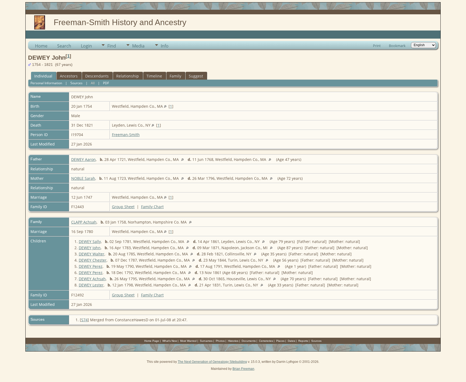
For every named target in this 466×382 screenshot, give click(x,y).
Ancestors (69, 76)
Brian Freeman (243, 369)
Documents (249, 340)
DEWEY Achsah (92, 278)
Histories (233, 340)
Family (175, 76)
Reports (303, 340)
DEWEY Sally (90, 241)
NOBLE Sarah (83, 178)
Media (138, 46)
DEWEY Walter (91, 253)
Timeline (154, 76)
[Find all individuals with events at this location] (165, 106)
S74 (84, 319)
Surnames (206, 340)
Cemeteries (266, 340)
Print (377, 45)
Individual (43, 76)
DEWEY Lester (91, 285)
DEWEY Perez (90, 266)
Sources (76, 83)
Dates (291, 340)
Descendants (97, 76)
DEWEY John (90, 247)
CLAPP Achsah (84, 222)
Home (41, 46)
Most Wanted (188, 340)
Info (165, 46)
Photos (220, 340)
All (93, 83)
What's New (169, 340)
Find (111, 46)
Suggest (196, 76)
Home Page (151, 340)
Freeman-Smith (126, 134)
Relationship (127, 76)
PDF (106, 83)
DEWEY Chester (93, 260)
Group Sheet (123, 206)
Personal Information (46, 83)
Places (280, 340)
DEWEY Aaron (83, 159)
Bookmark (397, 45)
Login (86, 46)
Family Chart (152, 206)
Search (64, 46)
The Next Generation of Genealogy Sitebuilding (212, 362)
